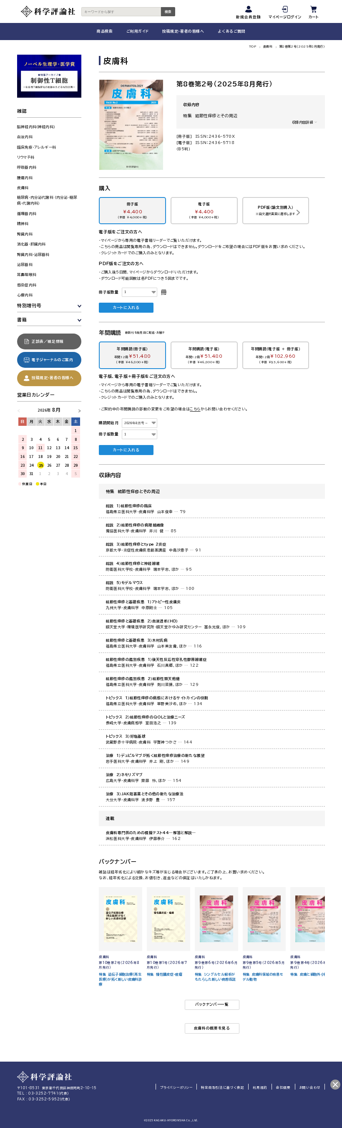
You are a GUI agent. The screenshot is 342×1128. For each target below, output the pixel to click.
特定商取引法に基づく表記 (222, 1087)
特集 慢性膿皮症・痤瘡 (164, 974)
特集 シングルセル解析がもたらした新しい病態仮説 (215, 977)
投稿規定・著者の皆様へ (183, 31)
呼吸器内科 (26, 167)
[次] (77, 409)
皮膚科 (267, 46)
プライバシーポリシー (176, 1087)
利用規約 (260, 1087)
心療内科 (25, 295)
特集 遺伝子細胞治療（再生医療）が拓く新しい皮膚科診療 (120, 979)
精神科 (23, 223)
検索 (168, 11)
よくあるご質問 (231, 31)
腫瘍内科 (25, 178)
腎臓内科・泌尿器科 (33, 254)
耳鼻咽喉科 (26, 274)
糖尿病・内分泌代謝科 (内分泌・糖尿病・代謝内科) (47, 200)
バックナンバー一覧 (212, 1004)
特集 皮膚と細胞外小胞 (308, 974)
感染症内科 (26, 285)
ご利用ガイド (137, 31)
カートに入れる (126, 307)
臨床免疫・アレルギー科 (36, 147)
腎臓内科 (25, 234)
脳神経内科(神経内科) (36, 127)
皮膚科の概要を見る (212, 1028)
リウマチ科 (25, 157)
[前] (20, 409)
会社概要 (283, 1087)
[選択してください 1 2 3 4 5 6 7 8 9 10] (139, 292)
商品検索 (105, 31)
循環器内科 (26, 213)
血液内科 (25, 137)
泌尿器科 (25, 264)
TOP (252, 46)
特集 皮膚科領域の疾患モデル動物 (263, 977)
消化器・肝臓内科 (31, 244)
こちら (195, 409)
